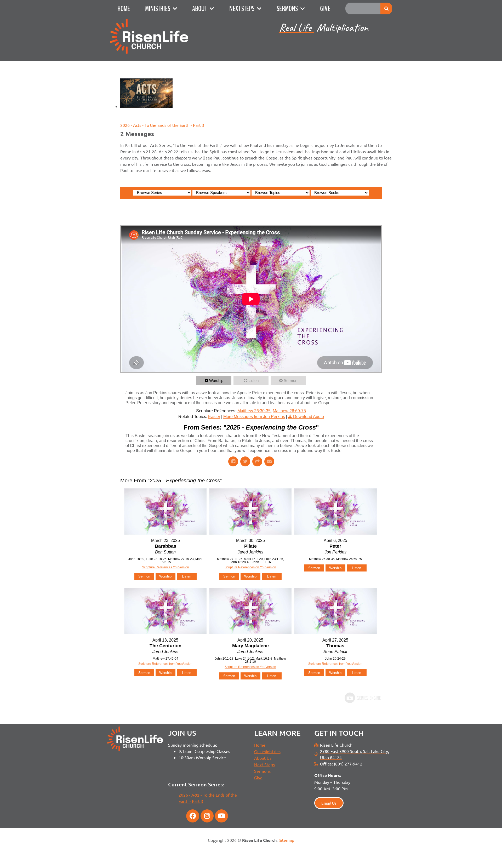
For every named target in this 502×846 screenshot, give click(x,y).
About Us (262, 758)
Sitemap (286, 840)
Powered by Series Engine (362, 698)
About (199, 8)
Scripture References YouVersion (165, 567)
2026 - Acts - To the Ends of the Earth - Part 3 (162, 125)
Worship (216, 380)
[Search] (386, 8)
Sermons (287, 8)
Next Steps (241, 8)
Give (325, 8)
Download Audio (308, 416)
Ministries (157, 8)
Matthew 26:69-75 (289, 411)
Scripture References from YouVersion (165, 664)
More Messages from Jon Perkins (254, 416)
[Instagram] (207, 815)
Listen (253, 380)
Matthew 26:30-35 (254, 411)
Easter (214, 416)
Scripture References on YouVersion (250, 567)
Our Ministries (267, 751)
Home (123, 8)
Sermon (290, 380)
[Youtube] (221, 815)
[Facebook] (192, 815)
